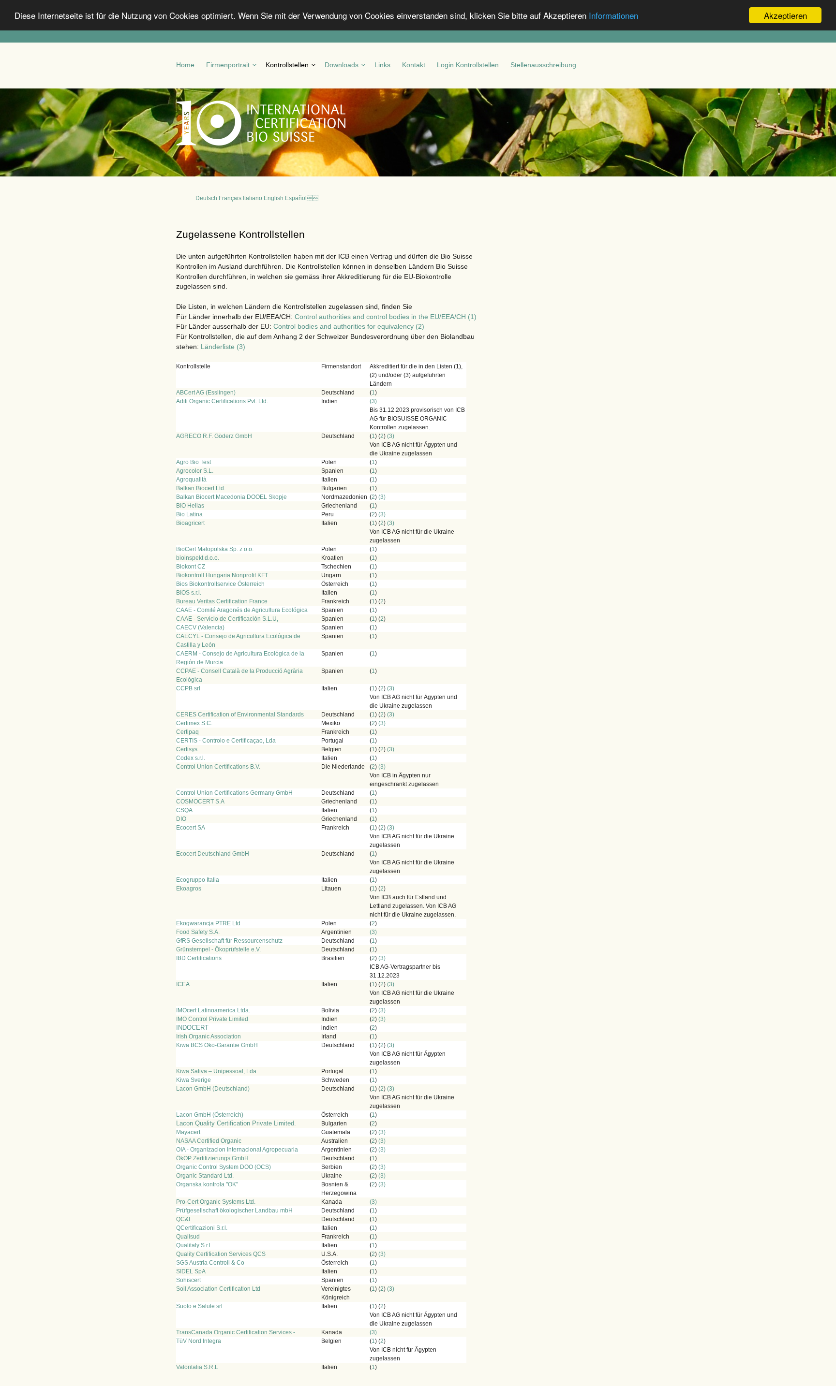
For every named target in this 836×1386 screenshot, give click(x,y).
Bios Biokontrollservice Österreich (220, 584)
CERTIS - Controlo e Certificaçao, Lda (226, 740)
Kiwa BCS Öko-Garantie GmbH (217, 1045)
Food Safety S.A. (198, 932)
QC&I (183, 1219)
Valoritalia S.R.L (197, 1367)
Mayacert (188, 1132)
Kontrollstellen (287, 65)
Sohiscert (188, 1280)
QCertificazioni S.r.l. (201, 1228)
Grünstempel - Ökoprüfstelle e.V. (218, 949)
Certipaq (187, 732)
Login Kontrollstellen (468, 65)
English (274, 198)
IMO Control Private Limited (212, 1019)
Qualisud (188, 1236)
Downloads (341, 65)
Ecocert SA (190, 827)
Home (185, 65)
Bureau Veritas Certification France (222, 601)
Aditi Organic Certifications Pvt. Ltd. (222, 401)
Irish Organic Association (208, 1036)
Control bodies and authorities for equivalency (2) (348, 326)
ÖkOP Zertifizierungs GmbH (212, 1158)
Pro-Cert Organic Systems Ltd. (215, 1201)
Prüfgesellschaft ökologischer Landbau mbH (234, 1210)
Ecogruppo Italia (197, 879)
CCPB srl (188, 688)
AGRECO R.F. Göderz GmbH (214, 436)
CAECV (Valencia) (200, 627)
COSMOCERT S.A (200, 801)
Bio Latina (189, 514)
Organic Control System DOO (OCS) (223, 1167)
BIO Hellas (190, 505)
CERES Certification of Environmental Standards (240, 714)
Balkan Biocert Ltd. (200, 488)
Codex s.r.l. (190, 758)
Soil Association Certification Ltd (218, 1288)
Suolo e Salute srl (199, 1306)
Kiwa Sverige (193, 1080)
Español (301, 198)
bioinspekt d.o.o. (197, 557)
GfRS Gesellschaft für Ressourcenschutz (229, 940)
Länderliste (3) (223, 346)
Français (230, 198)
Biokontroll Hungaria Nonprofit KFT (222, 575)
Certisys (186, 749)
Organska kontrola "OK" (207, 1184)
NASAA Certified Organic (208, 1141)
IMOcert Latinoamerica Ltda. (213, 1010)
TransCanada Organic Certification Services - (235, 1332)
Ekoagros (188, 888)
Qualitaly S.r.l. (194, 1245)
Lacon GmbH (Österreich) (209, 1114)
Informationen (613, 16)
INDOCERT (192, 1027)
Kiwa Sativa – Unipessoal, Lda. (217, 1071)
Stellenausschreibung (543, 65)
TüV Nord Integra (198, 1341)
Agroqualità (191, 479)
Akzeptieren (785, 15)
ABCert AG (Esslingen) (206, 392)
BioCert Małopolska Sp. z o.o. (215, 549)
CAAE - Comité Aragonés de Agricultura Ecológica (242, 610)
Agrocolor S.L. (194, 470)
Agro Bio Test (193, 462)
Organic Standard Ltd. (205, 1175)
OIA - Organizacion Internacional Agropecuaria (237, 1149)
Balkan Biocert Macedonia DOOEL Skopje (231, 497)
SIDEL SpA (191, 1271)
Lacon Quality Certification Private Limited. (236, 1123)
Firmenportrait (228, 65)
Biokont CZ (190, 566)
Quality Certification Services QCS (221, 1254)
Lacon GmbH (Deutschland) (213, 1088)
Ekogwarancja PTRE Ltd (208, 923)
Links (382, 65)
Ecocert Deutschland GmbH (212, 853)
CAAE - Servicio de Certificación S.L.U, (227, 618)
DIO (181, 819)
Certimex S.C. (194, 723)
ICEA (183, 984)
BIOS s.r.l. (188, 592)
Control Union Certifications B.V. (218, 766)
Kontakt (413, 65)
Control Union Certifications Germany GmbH (234, 792)
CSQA (184, 810)
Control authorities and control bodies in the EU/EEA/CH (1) (386, 317)
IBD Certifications (199, 958)
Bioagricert (190, 523)
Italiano (252, 198)
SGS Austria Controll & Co (210, 1262)
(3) (373, 401)
